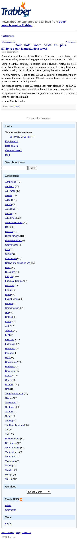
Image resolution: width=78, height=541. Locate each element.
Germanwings (12, 308)
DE (20, 137)
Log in (8, 523)
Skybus (9, 398)
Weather (9, 470)
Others (8, 375)
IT (29, 137)
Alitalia (8, 213)
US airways (11, 443)
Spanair (9, 411)
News (8, 505)
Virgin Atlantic (12, 452)
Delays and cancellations (17, 263)
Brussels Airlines (13, 240)
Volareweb (10, 461)
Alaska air (10, 209)
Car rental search (13, 150)
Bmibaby (9, 231)
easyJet (9, 276)
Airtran (8, 204)
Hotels (16, 106)
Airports (9, 200)
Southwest (10, 407)
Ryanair (9, 384)
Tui (6, 429)
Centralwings (11, 245)
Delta (8, 267)
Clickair (9, 254)
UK (15, 137)
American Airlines (13, 222)
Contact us (26, 532)
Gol (7, 312)
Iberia (8, 321)
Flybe (8, 294)
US (11, 137)
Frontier (9, 303)
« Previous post (8, 42)
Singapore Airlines (14, 393)
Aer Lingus (10, 182)
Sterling (9, 420)
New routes (11, 362)
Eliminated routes (13, 281)
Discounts (10, 272)
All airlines (10, 218)
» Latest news (7, 36)
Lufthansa (10, 344)
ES (25, 137)
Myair (8, 357)
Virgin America (12, 447)
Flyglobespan (12, 299)
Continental (11, 258)
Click (7, 249)
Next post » (71, 42)
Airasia (8, 195)
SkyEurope (10, 402)
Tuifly (8, 434)
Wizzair (9, 479)
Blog (7, 155)
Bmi (7, 227)
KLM (7, 335)
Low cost (9, 339)
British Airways (12, 236)
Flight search (11, 141)
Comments (10, 510)
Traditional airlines (14, 425)
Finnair (8, 290)
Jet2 (7, 326)
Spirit (7, 416)
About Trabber (7, 532)
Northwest (10, 366)
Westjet (9, 474)
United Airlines (12, 438)
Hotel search (11, 146)
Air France (10, 191)
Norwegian (10, 371)
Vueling (9, 465)
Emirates (9, 285)
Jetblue (9, 330)
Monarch (9, 353)
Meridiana (10, 348)
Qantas (8, 380)
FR (33, 137)
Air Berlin (9, 186)
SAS (7, 389)
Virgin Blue (10, 456)
